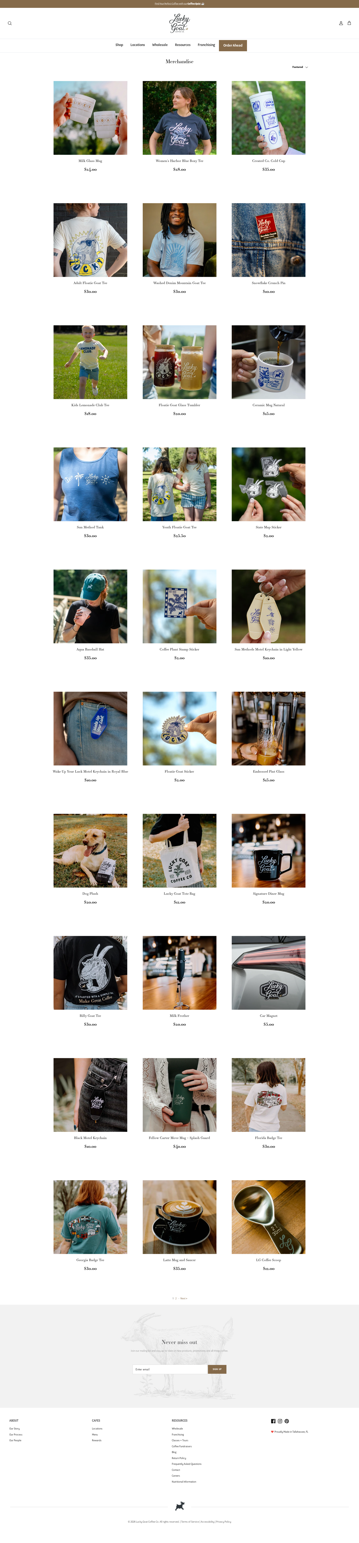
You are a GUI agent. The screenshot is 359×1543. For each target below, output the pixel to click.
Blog (174, 1452)
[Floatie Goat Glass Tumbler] (179, 362)
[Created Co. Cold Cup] (268, 118)
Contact (176, 1470)
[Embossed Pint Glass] (268, 728)
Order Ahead (233, 46)
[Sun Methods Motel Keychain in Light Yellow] (268, 606)
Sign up (217, 1369)
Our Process (15, 1434)
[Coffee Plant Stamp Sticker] (179, 606)
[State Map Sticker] (268, 484)
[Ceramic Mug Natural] (268, 362)
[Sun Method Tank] (90, 484)
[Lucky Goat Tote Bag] (179, 851)
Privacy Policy (223, 1522)
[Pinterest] (287, 1421)
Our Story (14, 1428)
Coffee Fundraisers (182, 1446)
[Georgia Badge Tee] (90, 1217)
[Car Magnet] (268, 973)
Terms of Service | (191, 1522)
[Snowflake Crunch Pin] (268, 240)
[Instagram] (280, 1421)
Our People (15, 1440)
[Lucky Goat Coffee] (179, 23)
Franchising (206, 45)
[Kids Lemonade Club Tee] (90, 362)
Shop (119, 45)
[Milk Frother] (179, 973)
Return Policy (179, 1458)
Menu (95, 1434)
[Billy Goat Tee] (90, 973)
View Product (90, 181)
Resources (183, 45)
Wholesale (160, 45)
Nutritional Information (184, 1482)
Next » (183, 1298)
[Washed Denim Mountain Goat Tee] (179, 240)
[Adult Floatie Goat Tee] (90, 240)
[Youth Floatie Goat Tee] (179, 484)
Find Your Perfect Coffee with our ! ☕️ (179, 3)
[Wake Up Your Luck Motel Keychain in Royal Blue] (90, 728)
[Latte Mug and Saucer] (179, 1217)
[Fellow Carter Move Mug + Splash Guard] (179, 1095)
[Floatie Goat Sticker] (179, 728)
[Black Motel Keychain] (90, 1095)
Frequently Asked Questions (187, 1464)
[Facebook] (273, 1421)
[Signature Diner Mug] (268, 851)
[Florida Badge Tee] (268, 1095)
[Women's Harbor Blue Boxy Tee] (179, 118)
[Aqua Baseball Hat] (90, 606)
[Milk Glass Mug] (90, 118)
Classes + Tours (180, 1440)
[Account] (340, 23)
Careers (176, 1476)
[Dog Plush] (90, 851)
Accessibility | (208, 1522)
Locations (138, 45)
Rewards (97, 1440)
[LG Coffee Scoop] (268, 1217)
